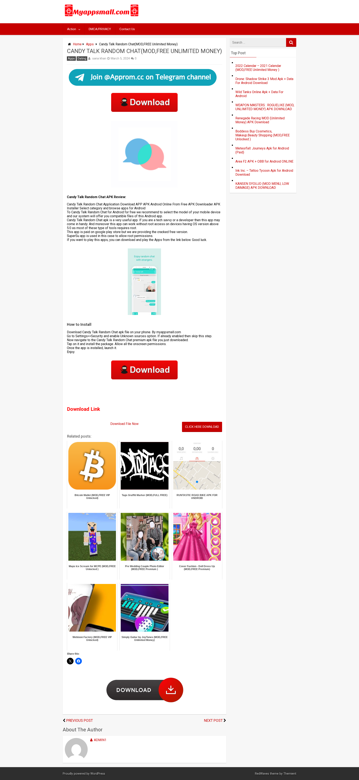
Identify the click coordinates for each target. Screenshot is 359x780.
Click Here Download (202, 427)
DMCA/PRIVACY (100, 29)
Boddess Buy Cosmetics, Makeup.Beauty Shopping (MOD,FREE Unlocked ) (262, 135)
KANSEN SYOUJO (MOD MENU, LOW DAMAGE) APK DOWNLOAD (262, 186)
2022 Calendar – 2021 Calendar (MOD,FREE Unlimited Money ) (258, 68)
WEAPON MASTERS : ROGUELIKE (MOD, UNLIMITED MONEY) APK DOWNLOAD (264, 107)
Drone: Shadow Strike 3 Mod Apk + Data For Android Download (264, 81)
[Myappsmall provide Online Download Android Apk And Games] (102, 17)
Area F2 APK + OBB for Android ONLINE (264, 161)
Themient (289, 773)
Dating (82, 58)
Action (71, 29)
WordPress (97, 773)
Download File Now (124, 424)
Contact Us (127, 29)
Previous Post (79, 720)
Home (77, 44)
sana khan (99, 58)
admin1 (100, 740)
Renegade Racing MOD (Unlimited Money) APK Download (260, 120)
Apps (90, 44)
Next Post (213, 720)
